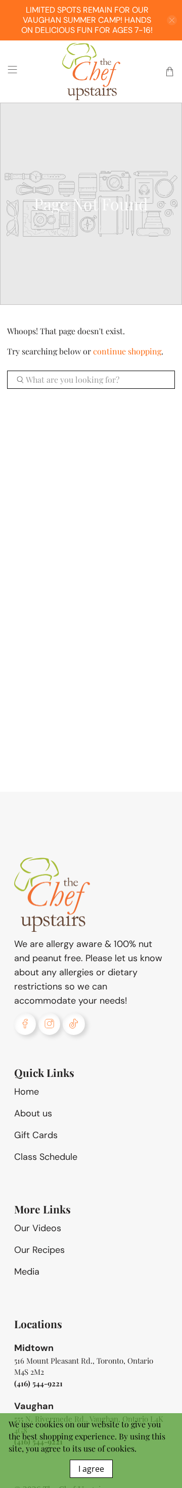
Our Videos (37, 1228)
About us (33, 1113)
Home (26, 1092)
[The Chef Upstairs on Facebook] (25, 1023)
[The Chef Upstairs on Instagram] (49, 1023)
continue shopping (127, 351)
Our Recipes (39, 1250)
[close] (172, 20)
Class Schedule (45, 1157)
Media (26, 1272)
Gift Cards (36, 1135)
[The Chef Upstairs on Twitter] (73, 1023)
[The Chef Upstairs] (91, 71)
